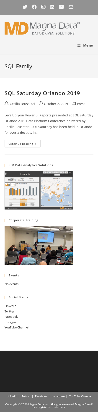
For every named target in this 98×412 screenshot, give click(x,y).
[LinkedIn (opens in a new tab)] (52, 7)
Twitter (9, 311)
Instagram (11, 322)
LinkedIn (10, 306)
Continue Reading (24, 144)
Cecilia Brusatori (22, 104)
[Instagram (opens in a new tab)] (43, 7)
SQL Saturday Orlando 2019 (42, 93)
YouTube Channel (16, 327)
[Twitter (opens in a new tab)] (26, 7)
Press (81, 104)
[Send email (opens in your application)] (71, 7)
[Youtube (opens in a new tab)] (61, 7)
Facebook (11, 317)
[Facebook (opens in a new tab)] (34, 7)
